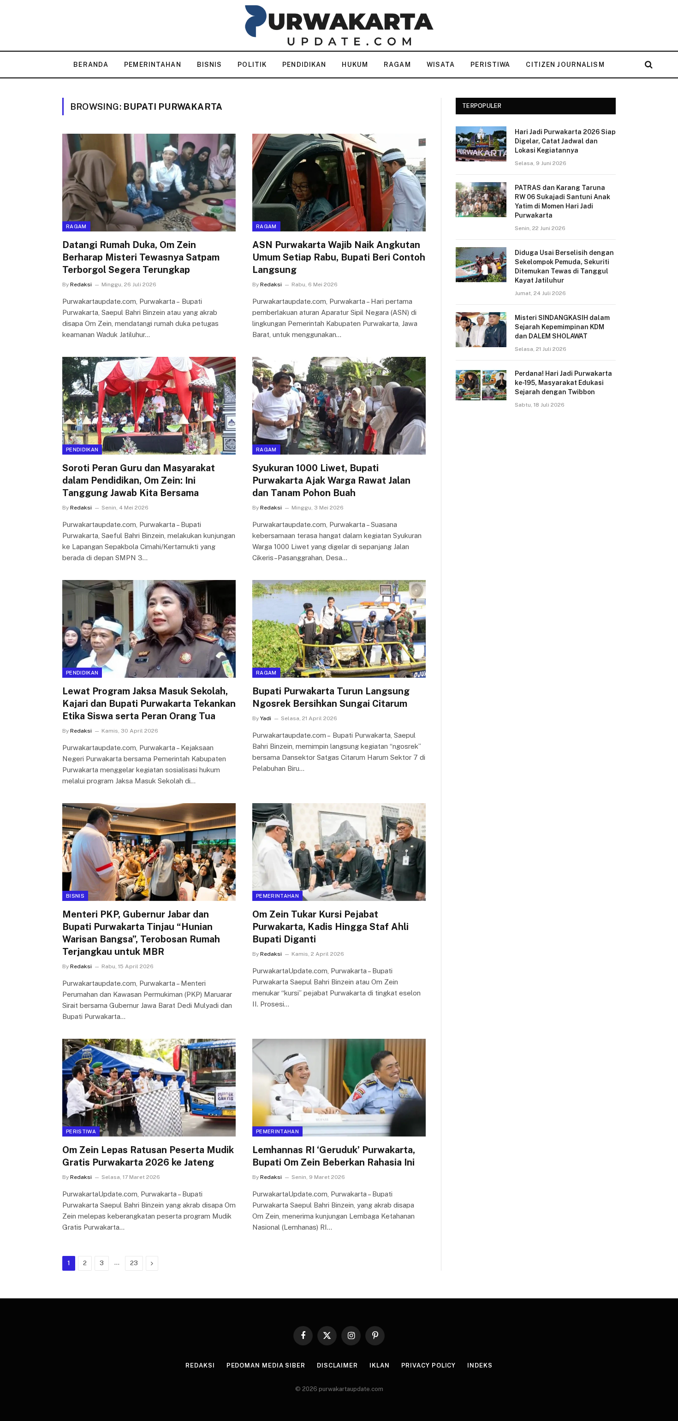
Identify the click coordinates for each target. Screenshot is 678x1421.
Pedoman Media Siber (265, 1365)
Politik (252, 64)
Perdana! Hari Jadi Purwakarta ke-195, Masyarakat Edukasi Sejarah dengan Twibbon (563, 383)
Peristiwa (490, 64)
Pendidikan (304, 64)
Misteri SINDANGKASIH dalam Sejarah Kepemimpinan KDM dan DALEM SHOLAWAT (562, 327)
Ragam (397, 64)
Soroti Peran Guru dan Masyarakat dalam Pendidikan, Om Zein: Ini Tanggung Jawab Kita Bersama (138, 480)
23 (134, 1263)
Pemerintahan (152, 64)
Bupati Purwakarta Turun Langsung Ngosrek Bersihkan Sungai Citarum (331, 697)
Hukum (355, 64)
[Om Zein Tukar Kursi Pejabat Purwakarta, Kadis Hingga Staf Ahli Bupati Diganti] (339, 852)
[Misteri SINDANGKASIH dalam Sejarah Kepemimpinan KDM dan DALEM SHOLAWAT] (481, 329)
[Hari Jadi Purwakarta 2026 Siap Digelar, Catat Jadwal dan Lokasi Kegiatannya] (481, 143)
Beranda (90, 64)
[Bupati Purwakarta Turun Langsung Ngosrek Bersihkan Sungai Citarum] (339, 629)
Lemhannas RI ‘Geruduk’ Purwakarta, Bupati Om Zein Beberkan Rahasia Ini (333, 1156)
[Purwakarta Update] (339, 25)
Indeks (479, 1365)
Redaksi (81, 284)
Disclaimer (337, 1365)
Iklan (379, 1365)
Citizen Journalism (565, 64)
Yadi (265, 718)
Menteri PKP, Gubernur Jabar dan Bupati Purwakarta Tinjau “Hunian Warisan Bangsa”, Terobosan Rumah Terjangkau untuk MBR (141, 933)
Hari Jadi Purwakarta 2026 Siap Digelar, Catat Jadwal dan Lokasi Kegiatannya (565, 141)
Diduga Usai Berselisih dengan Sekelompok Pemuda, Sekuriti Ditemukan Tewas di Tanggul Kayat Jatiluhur (564, 266)
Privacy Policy (428, 1365)
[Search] (648, 64)
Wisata (441, 64)
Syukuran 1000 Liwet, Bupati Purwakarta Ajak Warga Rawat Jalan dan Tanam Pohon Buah (331, 480)
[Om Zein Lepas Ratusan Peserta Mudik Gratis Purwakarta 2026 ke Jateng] (149, 1088)
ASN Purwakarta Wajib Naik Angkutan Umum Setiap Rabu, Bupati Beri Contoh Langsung (338, 257)
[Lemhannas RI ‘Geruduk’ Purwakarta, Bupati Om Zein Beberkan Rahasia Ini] (339, 1088)
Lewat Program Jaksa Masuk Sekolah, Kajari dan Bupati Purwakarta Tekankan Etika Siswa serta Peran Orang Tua (149, 704)
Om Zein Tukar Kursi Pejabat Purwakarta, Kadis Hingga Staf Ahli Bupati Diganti (330, 927)
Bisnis (209, 64)
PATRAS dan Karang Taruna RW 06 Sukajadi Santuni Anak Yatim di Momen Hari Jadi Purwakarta (562, 201)
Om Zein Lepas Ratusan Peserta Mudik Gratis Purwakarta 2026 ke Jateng (148, 1156)
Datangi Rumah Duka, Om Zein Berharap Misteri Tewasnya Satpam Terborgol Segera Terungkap (141, 257)
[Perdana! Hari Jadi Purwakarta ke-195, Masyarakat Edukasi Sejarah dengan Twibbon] (481, 385)
